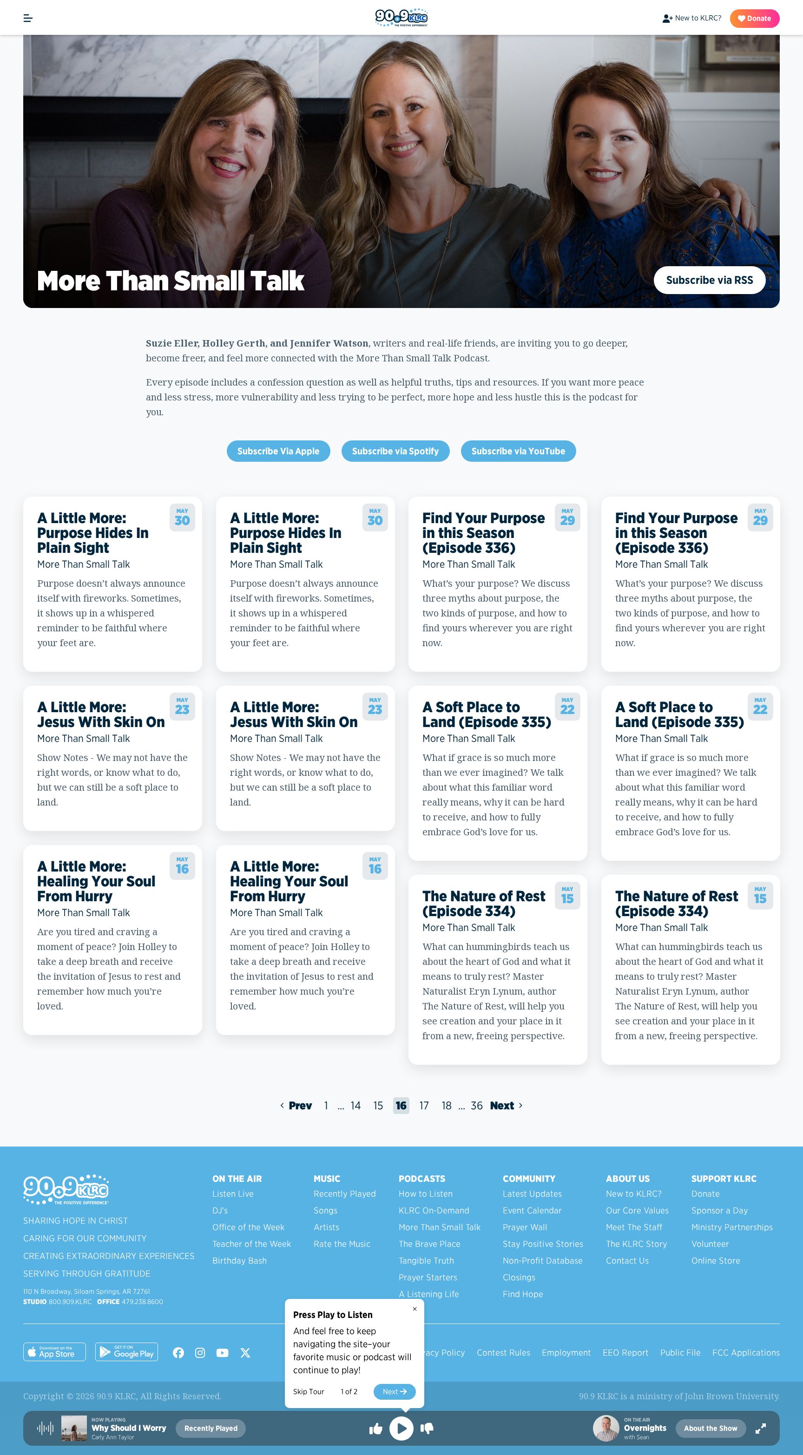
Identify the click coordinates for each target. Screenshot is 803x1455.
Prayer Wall (525, 1227)
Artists (326, 1227)
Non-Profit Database (543, 1260)
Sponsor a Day (719, 1210)
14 (356, 1105)
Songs (325, 1210)
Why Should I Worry (129, 1428)
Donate (758, 18)
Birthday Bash (239, 1260)
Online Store (715, 1260)
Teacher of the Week (251, 1244)
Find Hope (523, 1294)
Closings (519, 1277)
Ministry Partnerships (732, 1227)
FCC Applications (746, 1352)
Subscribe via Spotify (395, 451)
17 (424, 1105)
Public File (680, 1352)
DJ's (220, 1210)
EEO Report (626, 1352)
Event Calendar (532, 1210)
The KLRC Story (636, 1244)
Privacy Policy (437, 1352)
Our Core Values (637, 1210)
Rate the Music (342, 1244)
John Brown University (731, 1396)
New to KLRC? (698, 17)
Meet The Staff (634, 1227)
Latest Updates (532, 1194)
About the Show (710, 1428)
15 (378, 1105)
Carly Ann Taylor (113, 1437)
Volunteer (710, 1244)
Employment (566, 1352)
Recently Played (345, 1194)
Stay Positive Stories (543, 1244)
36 (477, 1105)
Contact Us (627, 1260)
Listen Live (233, 1194)
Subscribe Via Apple (278, 451)
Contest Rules (503, 1352)
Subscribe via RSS (709, 280)
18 (447, 1105)
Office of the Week (248, 1227)
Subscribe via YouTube (519, 451)
